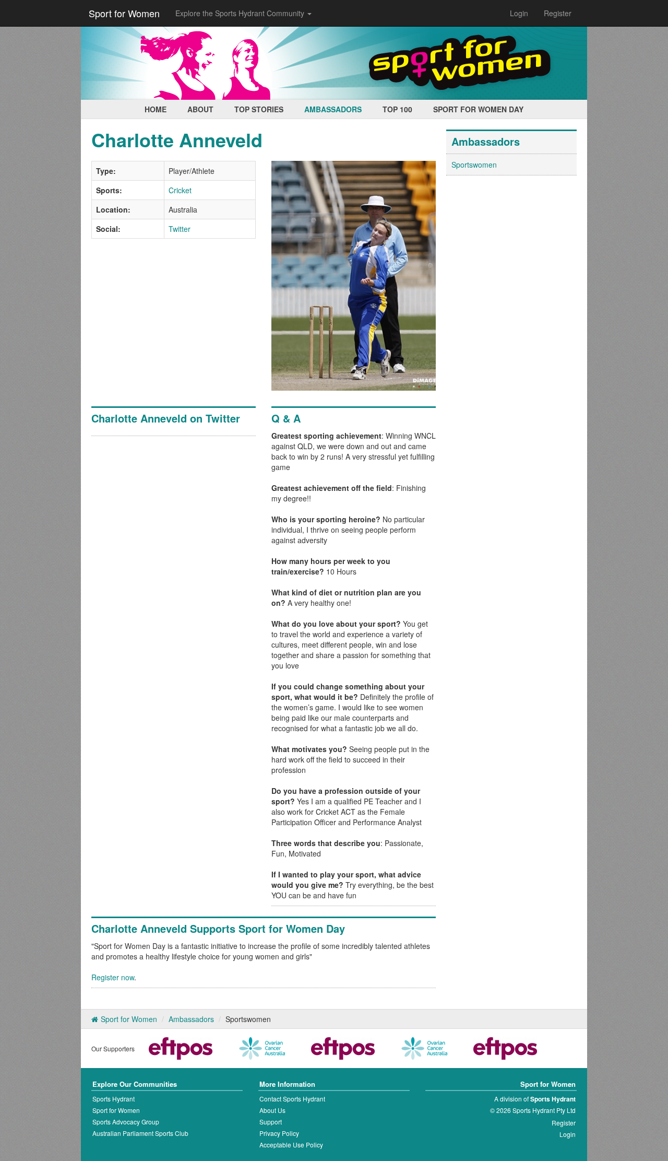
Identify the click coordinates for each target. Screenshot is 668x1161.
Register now (112, 977)
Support (270, 1121)
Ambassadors (333, 109)
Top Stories (258, 109)
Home (155, 109)
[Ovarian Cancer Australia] (261, 1047)
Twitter (179, 229)
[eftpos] (180, 1047)
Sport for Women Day (478, 109)
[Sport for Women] (334, 63)
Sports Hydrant (113, 1098)
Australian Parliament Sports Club (140, 1133)
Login (519, 13)
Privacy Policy (279, 1133)
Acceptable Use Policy (291, 1144)
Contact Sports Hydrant (292, 1098)
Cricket (180, 190)
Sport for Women (124, 13)
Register (557, 13)
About (200, 109)
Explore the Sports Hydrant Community (240, 13)
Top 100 (397, 109)
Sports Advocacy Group (125, 1121)
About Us (272, 1110)
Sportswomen (474, 164)
